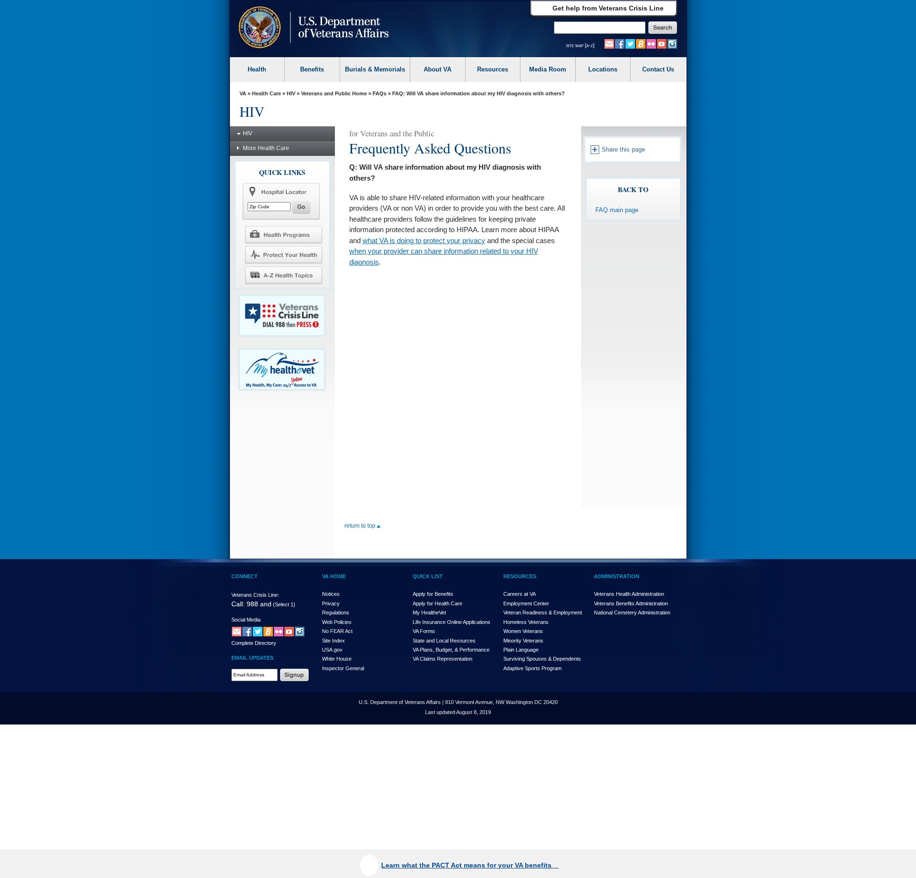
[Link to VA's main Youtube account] (661, 43)
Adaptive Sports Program (532, 668)
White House (337, 659)
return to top (360, 525)
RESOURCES (519, 576)
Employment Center (526, 603)
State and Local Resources (444, 640)
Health (257, 69)
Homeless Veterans (526, 622)
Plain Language (521, 650)
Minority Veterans (523, 640)
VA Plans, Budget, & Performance (451, 650)
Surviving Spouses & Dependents (542, 659)
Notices (331, 594)
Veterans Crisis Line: (255, 595)
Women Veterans (523, 631)
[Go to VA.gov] (311, 28)
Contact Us (658, 69)
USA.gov (332, 650)
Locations (602, 69)
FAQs (379, 93)
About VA (437, 69)
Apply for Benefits (433, 594)
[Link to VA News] (640, 43)
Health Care (266, 93)
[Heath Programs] (283, 234)
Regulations (335, 612)
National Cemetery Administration (632, 612)
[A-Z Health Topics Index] (283, 275)
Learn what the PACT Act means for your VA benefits (467, 865)
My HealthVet (429, 612)
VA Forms (424, 631)
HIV (291, 93)
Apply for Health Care (437, 603)
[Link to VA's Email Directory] (609, 43)
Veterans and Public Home (334, 93)
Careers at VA (519, 594)
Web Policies (337, 622)
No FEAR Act (337, 631)
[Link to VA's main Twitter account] (630, 43)
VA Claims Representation (442, 659)
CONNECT (244, 576)
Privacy (331, 603)
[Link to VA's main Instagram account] (672, 43)
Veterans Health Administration (629, 594)
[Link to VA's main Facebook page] (619, 43)
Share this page (622, 149)
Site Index (333, 640)
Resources (492, 69)
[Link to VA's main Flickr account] (651, 43)
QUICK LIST (428, 576)
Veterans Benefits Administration (631, 603)
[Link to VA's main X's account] (257, 631)
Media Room (547, 69)
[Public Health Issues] (283, 254)
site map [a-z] (580, 45)
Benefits (312, 69)
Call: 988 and (251, 604)
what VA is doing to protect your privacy (424, 240)
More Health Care (266, 148)
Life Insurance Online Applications (451, 622)
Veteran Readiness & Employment (542, 612)
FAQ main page (616, 210)
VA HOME (334, 576)
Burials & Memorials (375, 69)
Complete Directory (253, 643)
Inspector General (343, 668)
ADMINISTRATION (616, 576)
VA (242, 93)
